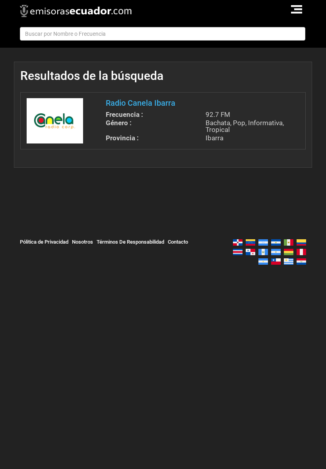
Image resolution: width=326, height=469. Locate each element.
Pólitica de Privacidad (44, 242)
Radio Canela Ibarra (140, 103)
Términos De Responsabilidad (130, 242)
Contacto (178, 242)
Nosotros (82, 242)
